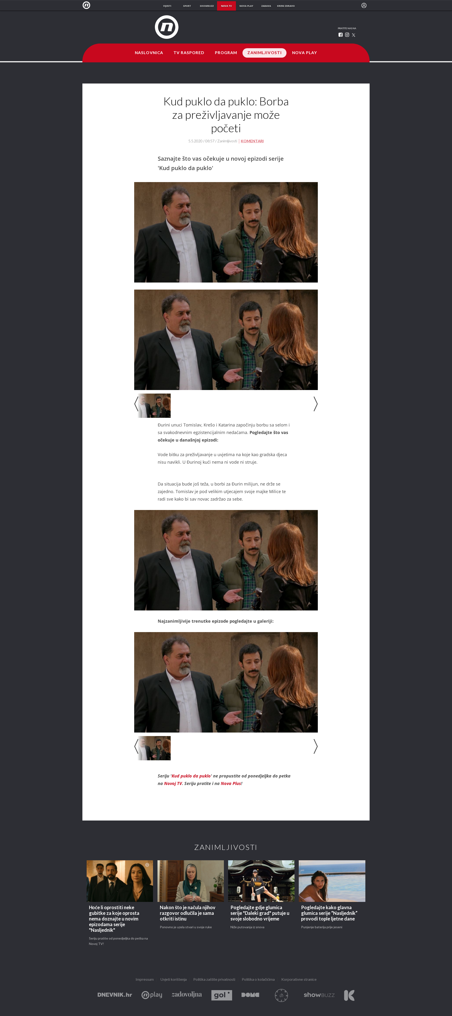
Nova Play (304, 53)
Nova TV (87, 5)
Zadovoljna (186, 995)
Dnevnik (115, 995)
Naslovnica (149, 53)
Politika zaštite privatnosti (214, 979)
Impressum (145, 979)
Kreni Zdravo (349, 995)
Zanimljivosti (264, 53)
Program (226, 53)
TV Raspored (189, 53)
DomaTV (250, 995)
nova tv (226, 6)
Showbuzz (319, 995)
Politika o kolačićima (258, 979)
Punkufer (282, 995)
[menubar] (364, 5)
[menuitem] (364, 5)
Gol (221, 995)
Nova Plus (151, 995)
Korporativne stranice (299, 979)
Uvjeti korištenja (173, 979)
